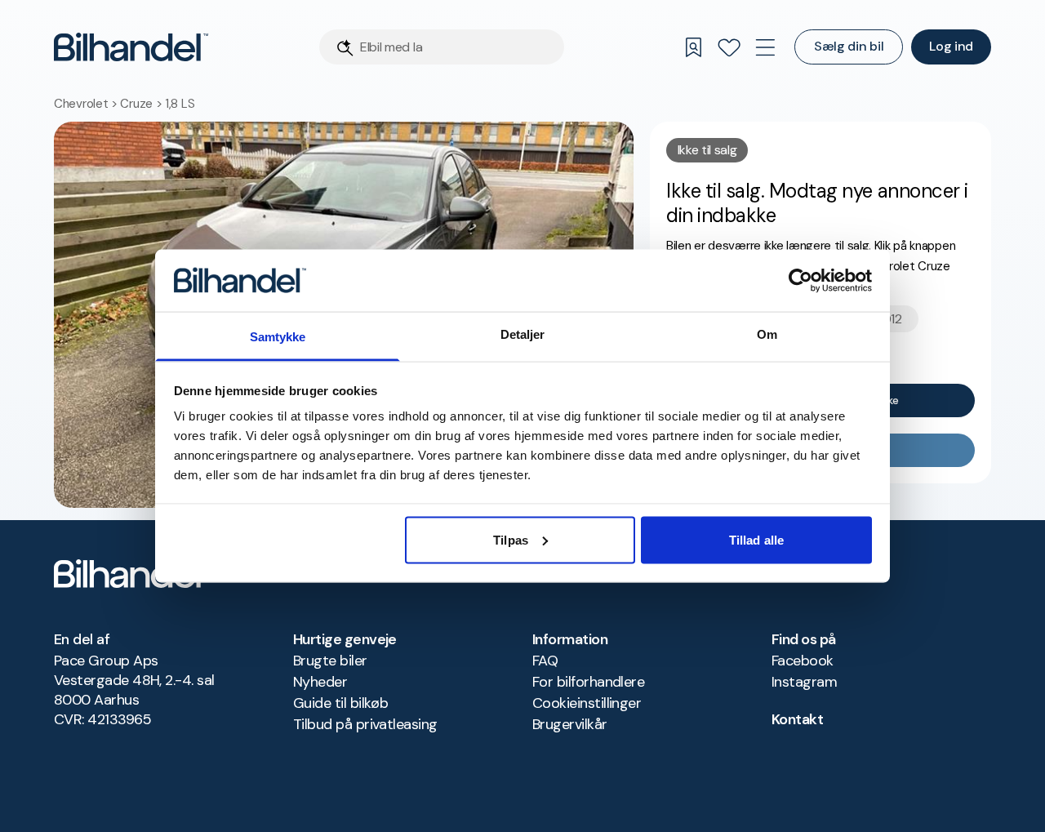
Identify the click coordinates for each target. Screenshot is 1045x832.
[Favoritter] (729, 47)
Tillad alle (756, 539)
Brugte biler (330, 661)
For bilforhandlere (588, 682)
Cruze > (142, 104)
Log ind (951, 46)
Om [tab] (767, 334)
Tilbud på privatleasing (365, 724)
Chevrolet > (87, 104)
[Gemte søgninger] (693, 47)
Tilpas (510, 539)
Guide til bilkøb (340, 703)
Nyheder (320, 682)
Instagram (804, 682)
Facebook (803, 661)
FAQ (545, 661)
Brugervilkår (569, 724)
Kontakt (797, 719)
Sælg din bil (848, 46)
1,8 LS (179, 104)
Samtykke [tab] (278, 337)
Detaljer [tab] (522, 334)
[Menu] (765, 47)
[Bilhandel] (131, 47)
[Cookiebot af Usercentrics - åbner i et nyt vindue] (800, 280)
